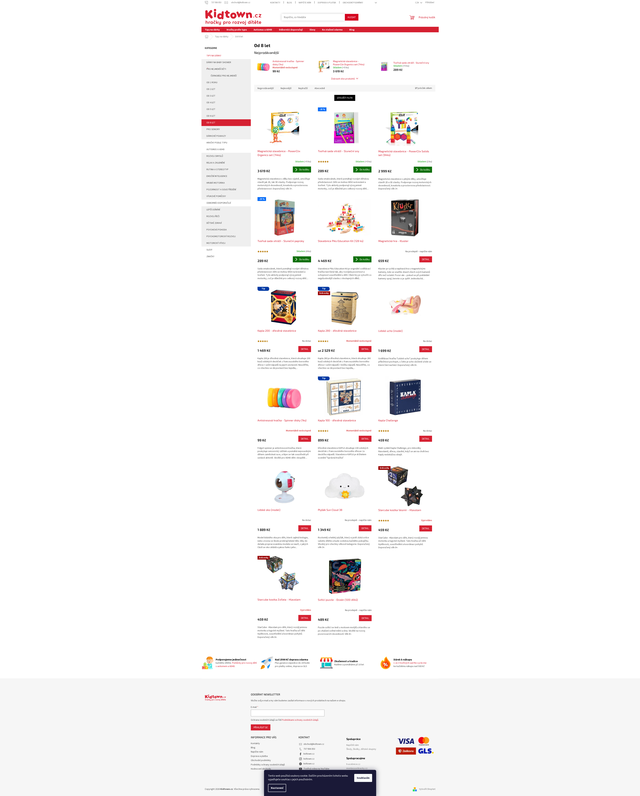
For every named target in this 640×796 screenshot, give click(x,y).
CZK (417, 2)
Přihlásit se (260, 727)
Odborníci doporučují (218, 203)
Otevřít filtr (345, 97)
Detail (425, 259)
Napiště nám (352, 745)
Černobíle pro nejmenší (224, 75)
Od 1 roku (211, 82)
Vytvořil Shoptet (427, 789)
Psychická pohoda (216, 229)
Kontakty (275, 2)
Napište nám (305, 2)
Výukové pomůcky (216, 196)
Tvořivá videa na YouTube (316, 768)
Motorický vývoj (215, 243)
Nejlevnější (286, 88)
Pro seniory (213, 129)
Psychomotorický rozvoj (221, 236)
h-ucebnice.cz (353, 764)
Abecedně (320, 88)
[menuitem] (212, 29)
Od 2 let (210, 89)
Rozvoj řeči (213, 216)
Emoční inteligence (216, 176)
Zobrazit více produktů (343, 78)
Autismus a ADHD (215, 149)
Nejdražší (303, 88)
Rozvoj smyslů (214, 156)
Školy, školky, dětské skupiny (361, 749)
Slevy (209, 250)
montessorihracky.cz (356, 768)
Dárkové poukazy (216, 136)
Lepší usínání (213, 209)
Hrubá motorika (215, 183)
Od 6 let (210, 116)
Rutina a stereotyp (217, 169)
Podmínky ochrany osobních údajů (268, 764)
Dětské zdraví (214, 223)
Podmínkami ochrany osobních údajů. (300, 720)
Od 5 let (210, 109)
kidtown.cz (309, 754)
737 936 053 (309, 749)
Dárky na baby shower (218, 62)
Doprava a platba (327, 2)
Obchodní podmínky (353, 2)
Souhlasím (363, 778)
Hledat (352, 17)
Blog (289, 2)
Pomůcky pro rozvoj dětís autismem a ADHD (236, 664)
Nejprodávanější (266, 88)
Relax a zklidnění (215, 162)
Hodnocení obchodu (261, 769)
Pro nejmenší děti (216, 69)
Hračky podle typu (216, 142)
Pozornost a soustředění (221, 189)
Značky (210, 256)
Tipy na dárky (213, 55)
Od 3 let (210, 96)
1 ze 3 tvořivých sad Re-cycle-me (410, 663)
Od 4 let (210, 102)
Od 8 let (210, 122)
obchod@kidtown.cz (314, 744)
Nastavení (277, 788)
